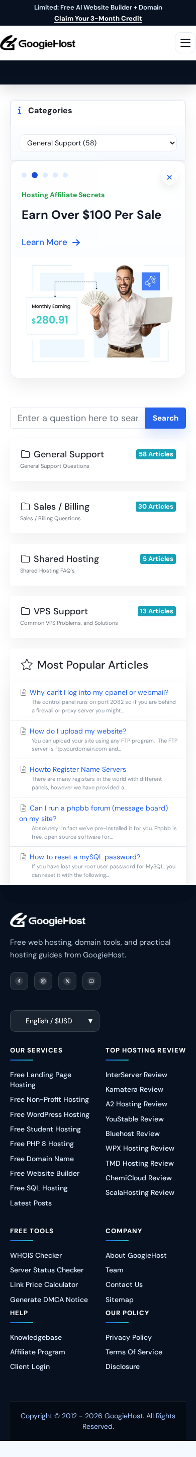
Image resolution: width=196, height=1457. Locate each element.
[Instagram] (43, 981)
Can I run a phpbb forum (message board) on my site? (98, 821)
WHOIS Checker (36, 1255)
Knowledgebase (36, 1337)
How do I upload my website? (102, 739)
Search (165, 418)
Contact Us (124, 1284)
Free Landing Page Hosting (40, 1079)
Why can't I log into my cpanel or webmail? (102, 701)
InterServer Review (136, 1074)
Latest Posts (31, 1202)
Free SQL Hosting (39, 1187)
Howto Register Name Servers (95, 778)
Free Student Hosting (45, 1129)
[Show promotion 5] (65, 175)
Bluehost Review (133, 1133)
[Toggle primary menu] (185, 42)
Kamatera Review (134, 1089)
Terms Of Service (134, 1351)
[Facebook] (19, 981)
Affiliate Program (37, 1351)
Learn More (44, 242)
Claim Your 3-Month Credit (98, 18)
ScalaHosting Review (140, 1192)
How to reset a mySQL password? (101, 865)
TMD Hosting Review (140, 1163)
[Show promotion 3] (45, 175)
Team (115, 1269)
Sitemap (120, 1299)
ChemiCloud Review (139, 1177)
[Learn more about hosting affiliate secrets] (98, 312)
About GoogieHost (136, 1255)
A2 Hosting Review (136, 1103)
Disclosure (123, 1366)
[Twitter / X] (67, 981)
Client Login (30, 1366)
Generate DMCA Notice (49, 1299)
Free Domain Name (42, 1158)
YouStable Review (135, 1118)
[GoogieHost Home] (37, 42)
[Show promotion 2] (35, 175)
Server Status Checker (46, 1269)
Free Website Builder (44, 1173)
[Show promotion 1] (24, 175)
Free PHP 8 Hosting (42, 1143)
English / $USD (49, 1020)
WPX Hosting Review (140, 1148)
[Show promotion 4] (55, 175)
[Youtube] (91, 981)
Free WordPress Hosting (49, 1114)
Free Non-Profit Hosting (49, 1099)
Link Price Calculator (44, 1284)
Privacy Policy (129, 1337)
